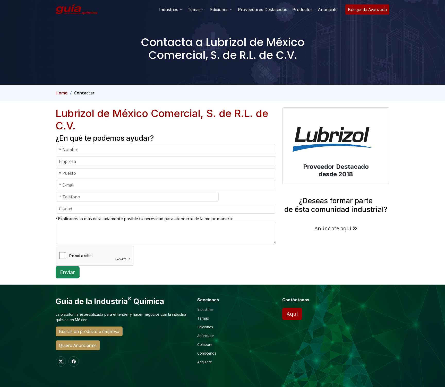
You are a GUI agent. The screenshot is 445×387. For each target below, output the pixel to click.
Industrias (205, 309)
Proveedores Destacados (262, 9)
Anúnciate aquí (333, 228)
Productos (302, 9)
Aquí (292, 313)
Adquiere (204, 362)
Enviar (67, 272)
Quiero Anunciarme (78, 345)
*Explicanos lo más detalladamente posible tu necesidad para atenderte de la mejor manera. (144, 219)
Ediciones (205, 327)
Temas (203, 318)
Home (61, 93)
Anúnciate (328, 9)
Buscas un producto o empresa (89, 331)
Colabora (204, 344)
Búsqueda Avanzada (367, 9)
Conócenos (206, 353)
